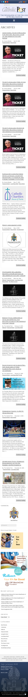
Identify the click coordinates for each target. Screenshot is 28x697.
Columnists (3, 627)
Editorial (4, 280)
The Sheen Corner (13, 281)
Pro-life (20, 375)
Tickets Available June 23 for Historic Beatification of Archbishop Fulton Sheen (14, 84)
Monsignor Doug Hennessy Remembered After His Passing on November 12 (13, 463)
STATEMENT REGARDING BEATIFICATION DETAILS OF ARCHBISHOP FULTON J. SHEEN (13, 274)
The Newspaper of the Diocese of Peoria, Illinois (14, 16)
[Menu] (14, 20)
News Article (13, 42)
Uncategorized (20, 229)
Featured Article (6, 42)
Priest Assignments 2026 (11, 225)
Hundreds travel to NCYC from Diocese (13, 412)
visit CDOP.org (14, 520)
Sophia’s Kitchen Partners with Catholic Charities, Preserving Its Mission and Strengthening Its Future (13, 176)
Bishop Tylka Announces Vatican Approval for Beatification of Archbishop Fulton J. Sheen (14, 320)
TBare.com (22, 694)
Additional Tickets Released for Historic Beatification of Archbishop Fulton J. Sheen (14, 35)
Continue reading (20, 75)
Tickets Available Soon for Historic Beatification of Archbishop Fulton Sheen (13, 130)
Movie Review (4, 638)
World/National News (6, 647)
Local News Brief (14, 183)
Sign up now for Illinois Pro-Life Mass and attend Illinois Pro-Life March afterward (14, 368)
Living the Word (4, 634)
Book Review (4, 625)
